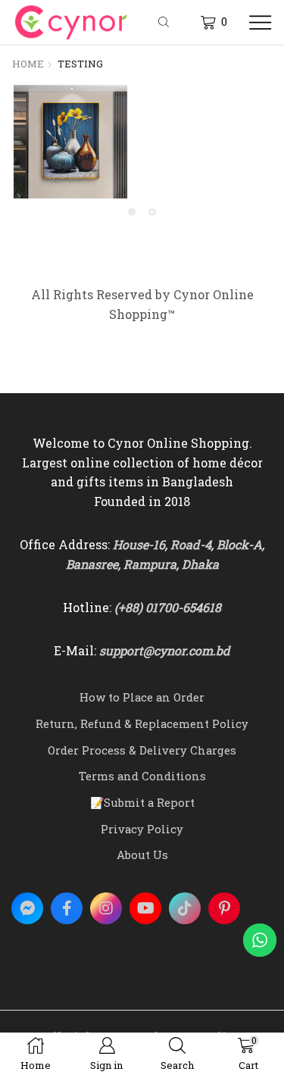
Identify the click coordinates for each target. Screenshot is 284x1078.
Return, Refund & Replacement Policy (142, 723)
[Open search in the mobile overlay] (165, 23)
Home (28, 63)
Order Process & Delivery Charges (142, 750)
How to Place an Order (142, 697)
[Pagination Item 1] (132, 212)
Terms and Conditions (142, 775)
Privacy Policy (142, 828)
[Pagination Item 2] (152, 212)
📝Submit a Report (142, 802)
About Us (142, 854)
